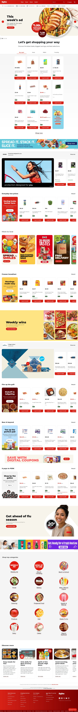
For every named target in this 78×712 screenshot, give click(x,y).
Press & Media (10, 702)
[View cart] (74, 2)
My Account (10, 698)
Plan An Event (22, 706)
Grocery (21, 694)
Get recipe (40, 676)
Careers (34, 698)
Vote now (23, 676)
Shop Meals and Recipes (50, 697)
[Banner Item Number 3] (6, 38)
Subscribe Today (55, 684)
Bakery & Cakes (23, 700)
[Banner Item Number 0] (2, 38)
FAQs (34, 702)
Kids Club (47, 701)
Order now (5, 676)
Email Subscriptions (11, 696)
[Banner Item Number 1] (3, 38)
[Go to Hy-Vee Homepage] (4, 2)
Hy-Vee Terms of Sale (48, 688)
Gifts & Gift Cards (23, 702)
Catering (21, 704)
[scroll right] (75, 22)
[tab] (21, 52)
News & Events (35, 700)
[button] (57, 181)
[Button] (0, 38)
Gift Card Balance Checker (12, 700)
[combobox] (58, 2)
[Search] (64, 2)
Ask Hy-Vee (9, 694)
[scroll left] (3, 22)
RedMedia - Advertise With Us (38, 696)
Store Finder (10, 704)
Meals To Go (22, 696)
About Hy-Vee (35, 694)
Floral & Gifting (22, 698)
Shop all (73, 193)
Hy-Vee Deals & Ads (49, 695)
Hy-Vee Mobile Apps (49, 699)
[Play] (28, 363)
